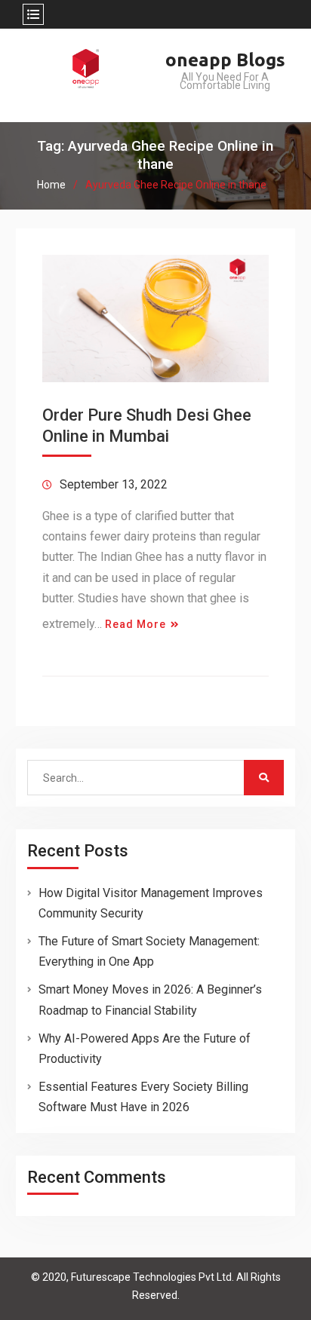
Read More (135, 624)
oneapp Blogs (225, 60)
